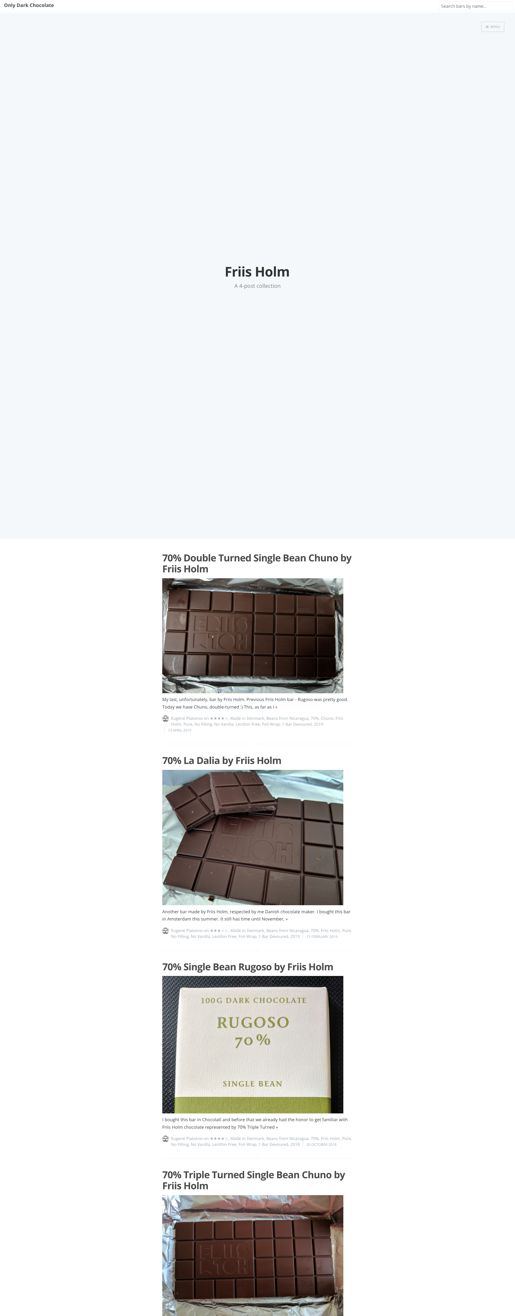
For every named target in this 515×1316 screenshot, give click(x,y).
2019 (318, 724)
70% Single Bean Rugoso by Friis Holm (247, 966)
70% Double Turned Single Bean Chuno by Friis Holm (256, 563)
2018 (295, 1144)
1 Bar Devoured (297, 724)
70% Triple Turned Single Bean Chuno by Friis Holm (253, 1180)
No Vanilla (223, 724)
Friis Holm (330, 930)
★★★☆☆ (219, 930)
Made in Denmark (247, 718)
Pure (187, 724)
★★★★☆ (219, 718)
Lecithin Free (248, 724)
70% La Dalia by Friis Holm (221, 760)
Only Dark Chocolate (29, 5)
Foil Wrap (271, 724)
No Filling (203, 724)
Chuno (327, 718)
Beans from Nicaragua (287, 718)
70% (315, 718)
